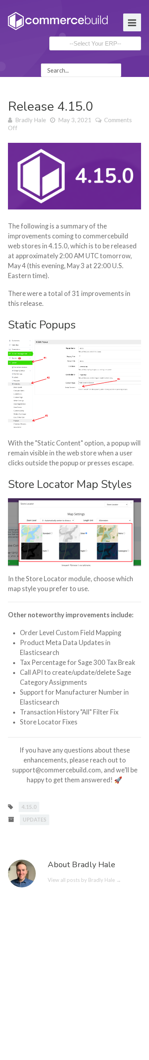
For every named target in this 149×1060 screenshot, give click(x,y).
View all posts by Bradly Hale (84, 880)
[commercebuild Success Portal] (58, 20)
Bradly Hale (30, 119)
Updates (34, 819)
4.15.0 (29, 807)
